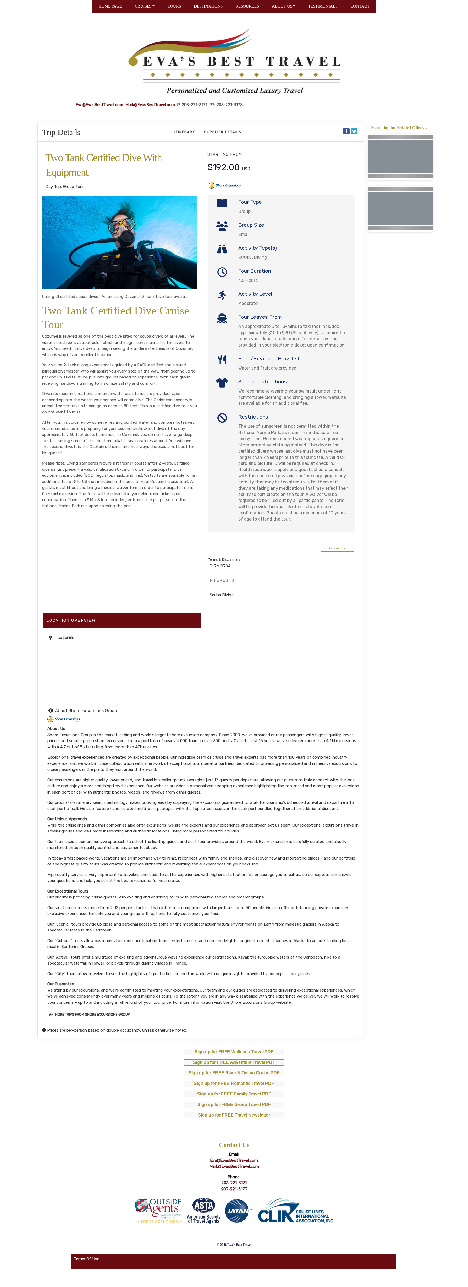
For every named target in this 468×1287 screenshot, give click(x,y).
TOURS (174, 6)
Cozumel (66, 638)
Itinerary (185, 132)
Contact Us (337, 548)
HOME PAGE (110, 6)
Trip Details (61, 132)
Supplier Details (223, 132)
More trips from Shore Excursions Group (92, 1014)
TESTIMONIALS (322, 6)
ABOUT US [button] (282, 6)
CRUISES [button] (143, 6)
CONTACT (359, 6)
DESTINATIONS (208, 6)
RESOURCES (247, 6)
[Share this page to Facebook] (346, 131)
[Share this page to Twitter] (354, 131)
